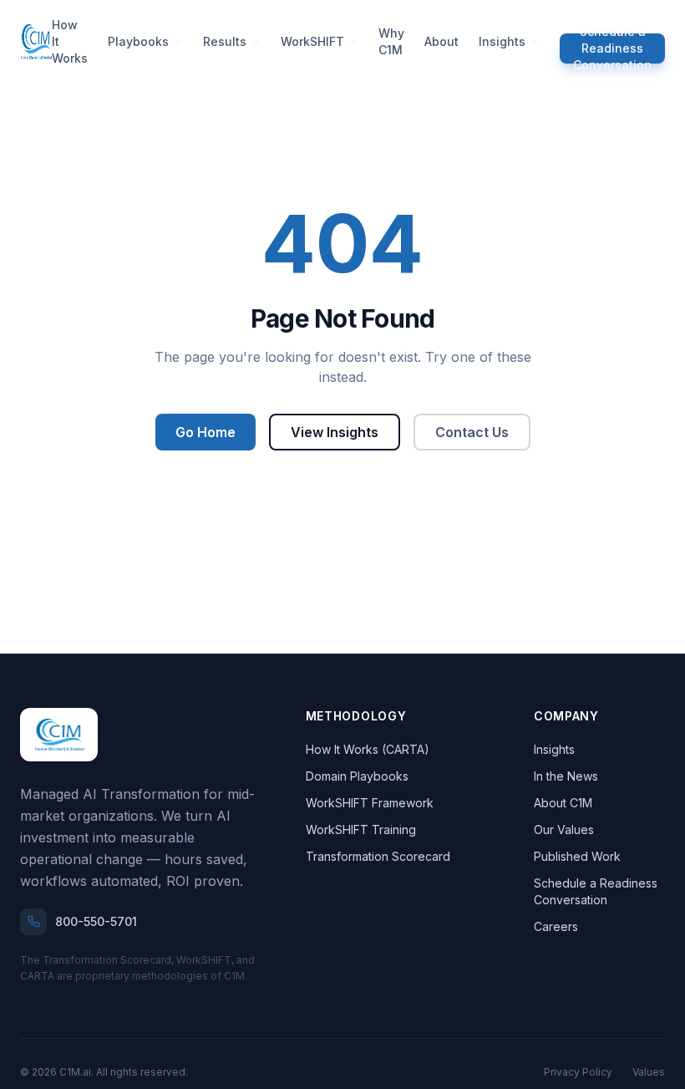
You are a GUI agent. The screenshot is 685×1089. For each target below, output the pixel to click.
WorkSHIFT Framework (370, 803)
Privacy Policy (578, 1072)
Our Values (564, 829)
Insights (502, 41)
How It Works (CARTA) (367, 749)
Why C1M (391, 41)
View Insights (334, 432)
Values (648, 1072)
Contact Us (472, 432)
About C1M (563, 803)
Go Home (205, 432)
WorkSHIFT (312, 41)
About (441, 41)
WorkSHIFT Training (361, 829)
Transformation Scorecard (378, 856)
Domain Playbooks (357, 776)
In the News (566, 776)
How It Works (70, 41)
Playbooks (138, 41)
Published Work (577, 856)
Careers (556, 926)
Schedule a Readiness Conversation (612, 48)
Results (224, 41)
